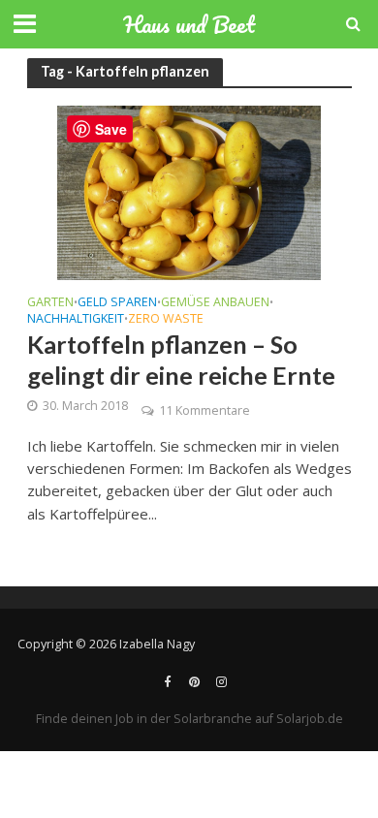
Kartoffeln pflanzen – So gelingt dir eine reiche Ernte (181, 360)
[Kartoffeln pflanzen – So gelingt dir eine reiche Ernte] (189, 191)
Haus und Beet (189, 24)
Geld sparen (117, 303)
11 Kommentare (204, 410)
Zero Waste (166, 320)
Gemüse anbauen (215, 303)
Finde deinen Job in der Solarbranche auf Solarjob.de (189, 718)
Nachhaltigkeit (75, 320)
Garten (50, 303)
